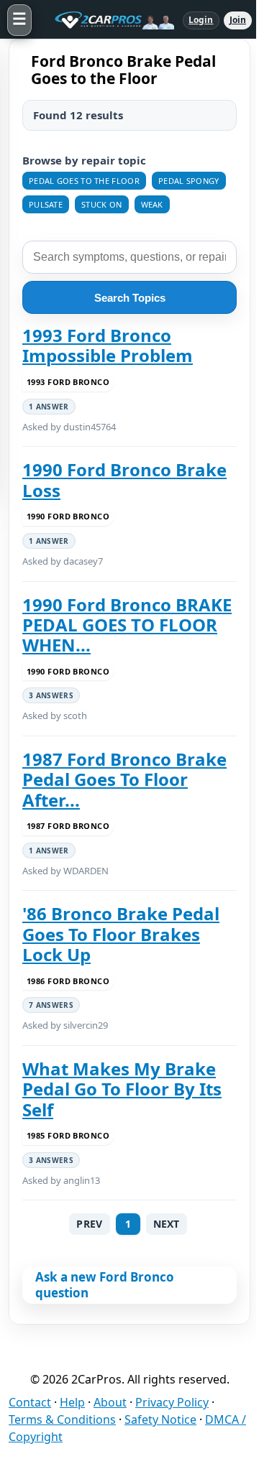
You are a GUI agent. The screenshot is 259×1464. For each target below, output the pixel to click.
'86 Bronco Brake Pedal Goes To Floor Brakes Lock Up (120, 934)
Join (238, 20)
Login (201, 20)
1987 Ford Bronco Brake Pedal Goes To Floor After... (124, 779)
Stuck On (101, 204)
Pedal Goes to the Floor (84, 180)
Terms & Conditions (62, 1419)
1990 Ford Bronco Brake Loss (124, 480)
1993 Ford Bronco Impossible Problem (107, 345)
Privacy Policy (172, 1402)
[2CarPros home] (107, 20)
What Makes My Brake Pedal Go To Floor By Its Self (122, 1089)
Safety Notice (160, 1419)
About (110, 1402)
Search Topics (129, 298)
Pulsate (46, 204)
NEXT (166, 1224)
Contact (30, 1402)
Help (72, 1402)
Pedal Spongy (188, 180)
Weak (152, 204)
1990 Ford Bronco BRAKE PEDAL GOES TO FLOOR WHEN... (127, 625)
